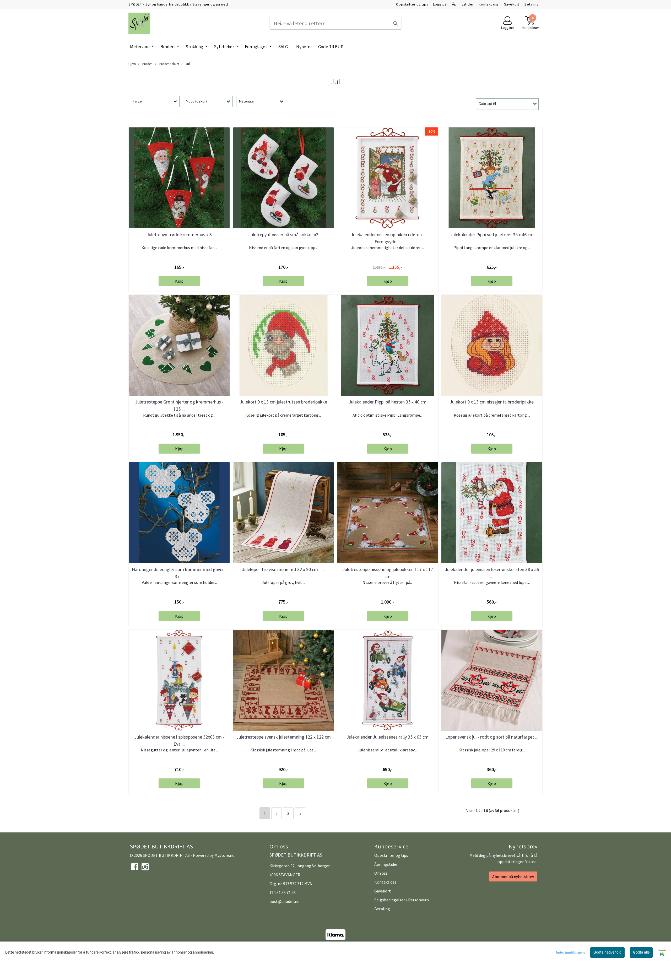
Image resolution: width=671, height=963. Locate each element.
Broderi (167, 47)
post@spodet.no (284, 901)
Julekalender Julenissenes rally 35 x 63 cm (388, 737)
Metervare (140, 47)
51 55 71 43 (286, 892)
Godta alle (641, 952)
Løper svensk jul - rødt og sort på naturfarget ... (491, 737)
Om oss (381, 873)
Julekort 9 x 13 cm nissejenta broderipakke (492, 402)
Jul (187, 64)
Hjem (132, 64)
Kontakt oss (488, 4)
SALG (283, 47)
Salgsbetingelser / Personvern (401, 899)
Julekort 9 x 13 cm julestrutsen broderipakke (283, 402)
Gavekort (512, 4)
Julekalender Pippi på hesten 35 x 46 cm (387, 402)
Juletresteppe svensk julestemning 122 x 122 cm (283, 737)
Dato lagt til (487, 104)
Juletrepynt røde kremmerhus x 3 (179, 235)
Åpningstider (462, 4)
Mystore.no (224, 855)
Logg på (440, 4)
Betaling (531, 4)
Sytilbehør (224, 47)
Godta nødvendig (607, 952)
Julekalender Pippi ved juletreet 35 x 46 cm (492, 235)
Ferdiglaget (256, 47)
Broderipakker (169, 64)
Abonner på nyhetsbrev (513, 876)
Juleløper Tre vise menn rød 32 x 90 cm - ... (283, 569)
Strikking (195, 47)
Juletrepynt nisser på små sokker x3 (283, 235)
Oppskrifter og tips (412, 4)
